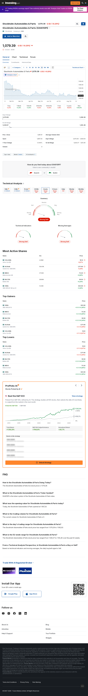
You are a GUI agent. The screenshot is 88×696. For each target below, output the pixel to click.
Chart (14, 57)
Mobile (48, 629)
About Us (5, 625)
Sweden (20, 154)
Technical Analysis (12, 183)
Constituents (15, 62)
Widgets (49, 638)
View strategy (77, 396)
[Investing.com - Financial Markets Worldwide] (12, 3)
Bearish (36, 173)
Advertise (5, 629)
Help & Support (7, 633)
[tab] (7, 190)
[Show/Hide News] (53, 67)
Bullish (55, 173)
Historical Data (26, 62)
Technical (23, 57)
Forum (33, 57)
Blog (47, 625)
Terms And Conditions (10, 682)
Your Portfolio (50, 633)
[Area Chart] (9, 67)
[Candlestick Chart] (5, 67)
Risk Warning (37, 682)
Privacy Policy (24, 682)
